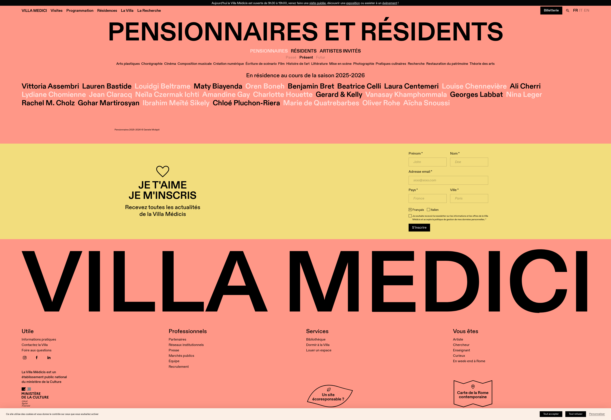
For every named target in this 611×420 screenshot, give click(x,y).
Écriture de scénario (261, 63)
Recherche (416, 63)
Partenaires (177, 339)
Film (281, 63)
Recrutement (179, 366)
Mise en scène (340, 63)
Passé (291, 57)
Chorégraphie (152, 63)
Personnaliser (597, 414)
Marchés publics (181, 355)
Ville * (454, 190)
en (586, 10)
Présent (306, 57)
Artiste (458, 339)
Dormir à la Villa (318, 345)
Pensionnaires (269, 51)
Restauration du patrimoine (447, 63)
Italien (435, 210)
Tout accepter (551, 414)
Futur (320, 57)
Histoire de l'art (298, 63)
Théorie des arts (482, 63)
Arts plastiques (128, 63)
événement (389, 3)
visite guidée (317, 3)
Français (418, 210)
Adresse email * (420, 171)
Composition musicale (195, 63)
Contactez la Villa (35, 345)
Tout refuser (576, 414)
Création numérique (228, 63)
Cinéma (170, 63)
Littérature (319, 63)
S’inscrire (419, 227)
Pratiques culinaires (391, 63)
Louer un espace (318, 350)
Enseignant (461, 350)
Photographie (363, 63)
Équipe (174, 361)
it (581, 10)
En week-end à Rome (469, 361)
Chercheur (461, 345)
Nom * (455, 153)
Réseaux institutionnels (186, 345)
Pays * (413, 190)
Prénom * (416, 153)
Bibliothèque (316, 339)
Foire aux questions (36, 350)
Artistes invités (340, 51)
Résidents (304, 51)
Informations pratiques (39, 339)
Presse (174, 350)
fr (575, 10)
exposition (353, 3)
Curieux (459, 355)
